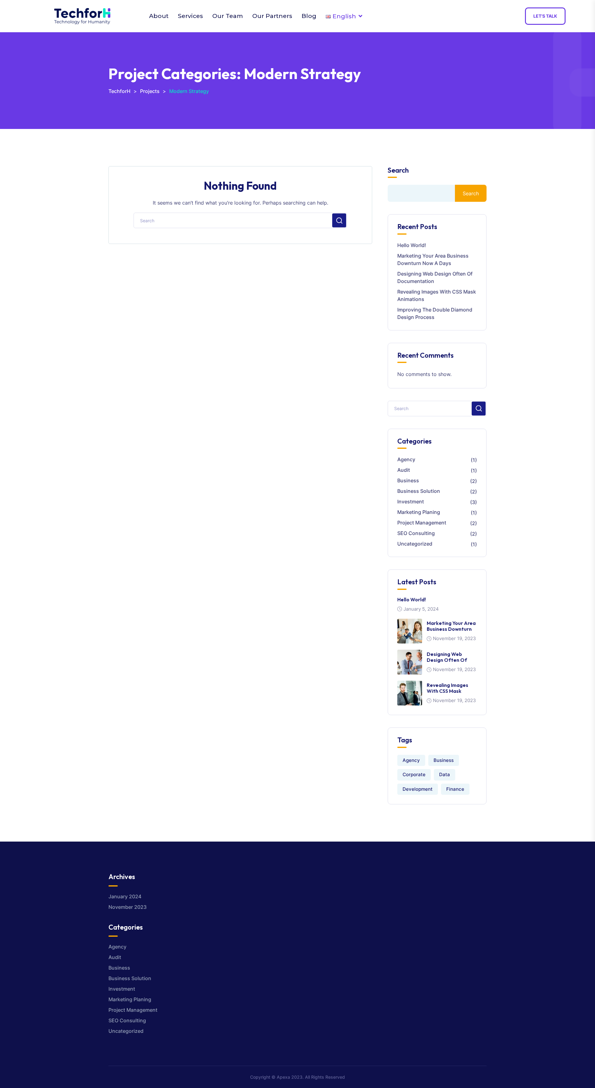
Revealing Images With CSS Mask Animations (436, 295)
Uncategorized (414, 544)
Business (408, 480)
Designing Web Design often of (447, 657)
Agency (406, 459)
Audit (403, 470)
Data (444, 774)
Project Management (421, 523)
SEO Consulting (416, 533)
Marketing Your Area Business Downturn (451, 626)
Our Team (227, 16)
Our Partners (272, 16)
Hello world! (411, 245)
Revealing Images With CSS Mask (447, 688)
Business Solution (418, 491)
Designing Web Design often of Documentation (435, 277)
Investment (410, 501)
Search (398, 170)
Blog (309, 16)
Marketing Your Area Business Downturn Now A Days (433, 259)
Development (418, 789)
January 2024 (124, 896)
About (159, 16)
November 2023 (127, 907)
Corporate (414, 774)
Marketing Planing (418, 512)
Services (190, 16)
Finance (455, 789)
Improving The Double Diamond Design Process (434, 313)
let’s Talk (545, 16)
